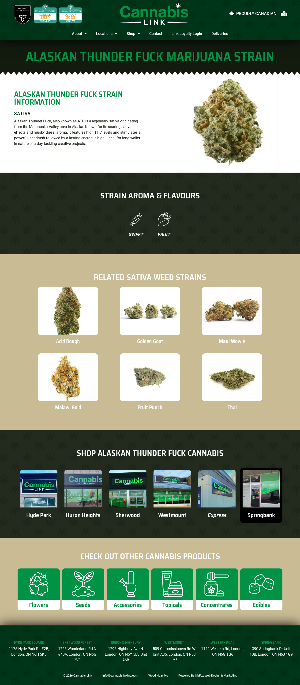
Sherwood (128, 515)
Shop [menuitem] (131, 33)
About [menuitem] (77, 33)
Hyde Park (38, 515)
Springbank (261, 515)
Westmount (172, 515)
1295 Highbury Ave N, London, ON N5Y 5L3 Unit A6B (126, 654)
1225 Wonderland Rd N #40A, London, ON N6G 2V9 (77, 654)
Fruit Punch (150, 407)
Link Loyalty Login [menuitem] (187, 33)
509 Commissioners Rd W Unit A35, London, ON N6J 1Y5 (174, 654)
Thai (232, 407)
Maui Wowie (232, 341)
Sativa (22, 113)
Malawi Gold (68, 407)
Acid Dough (68, 341)
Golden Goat (150, 341)
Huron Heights (83, 515)
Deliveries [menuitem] (219, 33)
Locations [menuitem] (104, 33)
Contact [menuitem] (155, 33)
